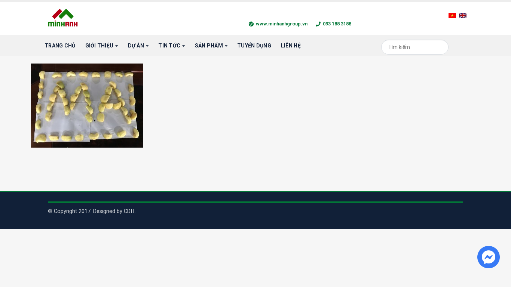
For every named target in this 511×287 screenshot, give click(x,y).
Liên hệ (291, 46)
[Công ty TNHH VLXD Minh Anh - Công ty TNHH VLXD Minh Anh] (64, 18)
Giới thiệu (99, 46)
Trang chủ (60, 46)
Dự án (136, 46)
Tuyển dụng (254, 46)
